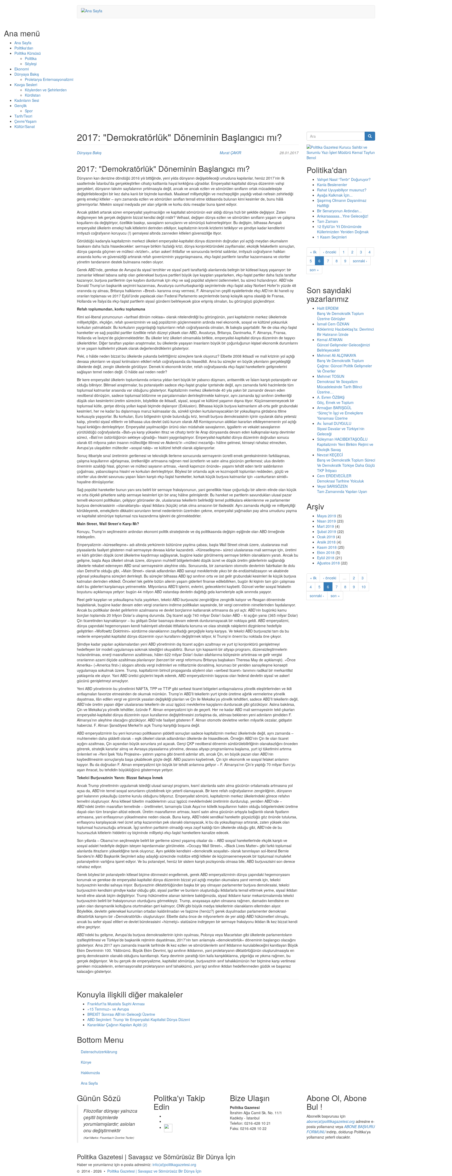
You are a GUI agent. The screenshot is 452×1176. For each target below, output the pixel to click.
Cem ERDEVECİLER (334, 475)
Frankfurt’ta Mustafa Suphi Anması (116, 1003)
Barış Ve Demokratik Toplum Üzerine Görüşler (340, 316)
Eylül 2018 (325, 557)
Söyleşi (31, 63)
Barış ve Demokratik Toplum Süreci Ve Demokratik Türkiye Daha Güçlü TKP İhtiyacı (346, 465)
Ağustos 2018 (328, 562)
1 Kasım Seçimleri (332, 237)
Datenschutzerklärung (99, 1051)
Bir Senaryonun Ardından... (339, 210)
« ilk (313, 251)
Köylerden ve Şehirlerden (46, 89)
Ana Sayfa (22, 42)
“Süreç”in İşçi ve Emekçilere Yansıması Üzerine (340, 415)
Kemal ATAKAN (329, 339)
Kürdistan (33, 95)
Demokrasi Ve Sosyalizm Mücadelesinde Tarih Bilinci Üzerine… (339, 387)
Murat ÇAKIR (230, 152)
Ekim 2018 (326, 552)
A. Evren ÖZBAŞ (330, 397)
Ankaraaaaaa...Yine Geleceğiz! (342, 216)
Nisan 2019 (326, 521)
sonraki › (360, 260)
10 (363, 586)
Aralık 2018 (326, 542)
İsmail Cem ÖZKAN (333, 323)
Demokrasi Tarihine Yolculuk (340, 481)
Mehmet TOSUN (330, 376)
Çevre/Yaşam (25, 121)
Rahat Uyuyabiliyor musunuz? (341, 189)
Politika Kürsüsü (27, 53)
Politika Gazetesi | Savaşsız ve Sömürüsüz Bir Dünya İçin (154, 1171)
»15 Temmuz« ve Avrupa (108, 1009)
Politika (31, 58)
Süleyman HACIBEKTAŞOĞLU (342, 439)
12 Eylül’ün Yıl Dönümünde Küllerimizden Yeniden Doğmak (343, 229)
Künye (86, 1062)
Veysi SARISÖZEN (332, 486)
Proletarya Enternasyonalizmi (49, 79)
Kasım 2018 (327, 547)
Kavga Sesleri (25, 84)
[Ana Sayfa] (93, 10)
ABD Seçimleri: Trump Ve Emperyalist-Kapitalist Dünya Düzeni (138, 1019)
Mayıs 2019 (326, 515)
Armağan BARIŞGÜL (334, 407)
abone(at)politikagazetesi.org (331, 1121)
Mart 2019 (325, 526)
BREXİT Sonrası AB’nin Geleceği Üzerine (121, 1014)
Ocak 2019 (326, 536)
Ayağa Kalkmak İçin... (335, 195)
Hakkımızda (90, 1072)
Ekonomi (21, 68)
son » (314, 269)
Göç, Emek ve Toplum (335, 402)
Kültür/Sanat (24, 126)
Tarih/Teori (23, 116)
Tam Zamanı (327, 221)
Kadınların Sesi (26, 100)
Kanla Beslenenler (332, 184)
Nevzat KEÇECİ (330, 454)
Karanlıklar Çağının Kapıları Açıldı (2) (117, 1024)
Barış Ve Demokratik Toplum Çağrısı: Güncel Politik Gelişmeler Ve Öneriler (344, 366)
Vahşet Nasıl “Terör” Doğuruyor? (344, 179)
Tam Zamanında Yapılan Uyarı (342, 491)
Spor (29, 110)
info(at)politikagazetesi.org (174, 1164)
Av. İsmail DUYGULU (334, 423)
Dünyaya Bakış (26, 74)
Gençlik (20, 105)
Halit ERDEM (327, 308)
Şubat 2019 (326, 531)
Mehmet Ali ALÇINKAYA (336, 355)
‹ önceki (329, 251)
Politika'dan (23, 48)
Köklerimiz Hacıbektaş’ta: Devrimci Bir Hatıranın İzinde (345, 331)
